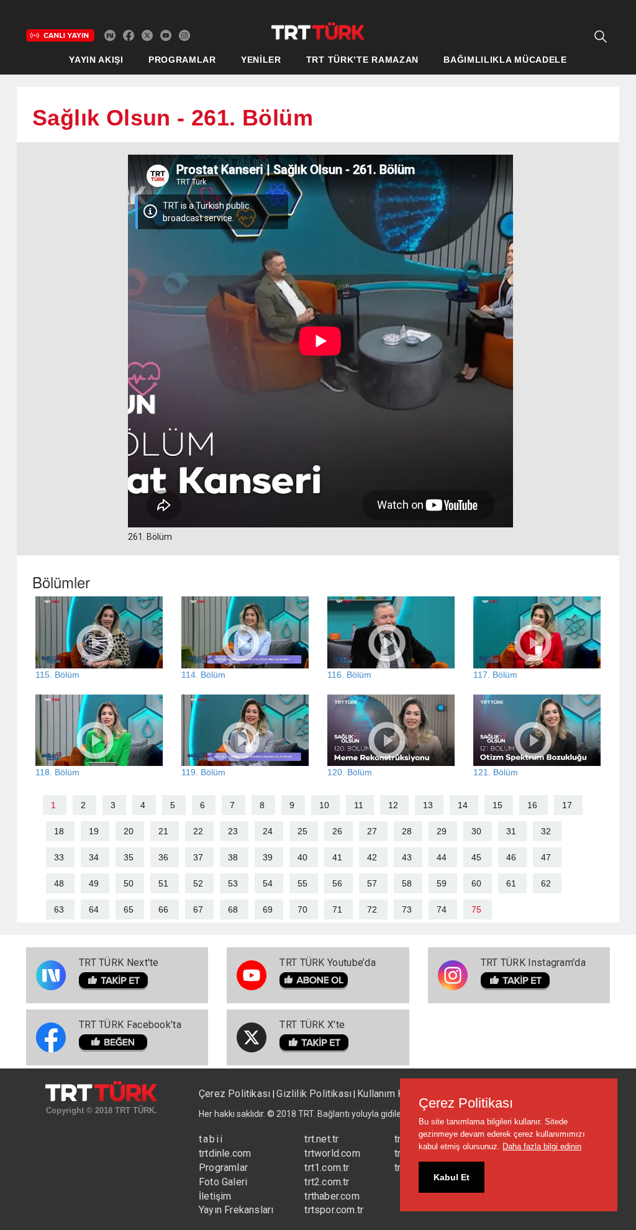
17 (567, 805)
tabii (211, 1139)
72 (372, 909)
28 (407, 831)
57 (372, 883)
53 (233, 883)
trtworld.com (332, 1153)
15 (497, 805)
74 (442, 909)
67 (198, 909)
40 (302, 857)
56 (337, 883)
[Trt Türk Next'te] (110, 35)
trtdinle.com (225, 1153)
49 (94, 883)
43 (407, 857)
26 (337, 831)
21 (163, 831)
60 (476, 883)
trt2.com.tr (326, 1182)
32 (546, 831)
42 (372, 857)
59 (442, 883)
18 (59, 831)
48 (59, 883)
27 (372, 831)
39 (268, 857)
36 (163, 857)
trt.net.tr (321, 1139)
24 (268, 831)
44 (442, 857)
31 (511, 831)
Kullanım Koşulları (396, 1094)
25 (302, 831)
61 (511, 883)
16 (532, 805)
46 (511, 857)
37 (198, 857)
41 (337, 857)
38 (233, 857)
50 (129, 883)
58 (407, 883)
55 (302, 883)
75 (476, 909)
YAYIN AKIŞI (96, 60)
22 (198, 831)
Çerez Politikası (236, 1094)
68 (233, 909)
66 (163, 909)
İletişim (215, 1196)
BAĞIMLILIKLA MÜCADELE (505, 60)
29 (442, 831)
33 (59, 857)
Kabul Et (452, 1177)
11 (358, 805)
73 (407, 909)
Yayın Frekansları (236, 1210)
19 (94, 831)
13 (428, 805)
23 (233, 831)
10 (324, 805)
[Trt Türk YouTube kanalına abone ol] (166, 35)
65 (129, 909)
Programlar (223, 1167)
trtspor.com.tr (333, 1210)
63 (59, 909)
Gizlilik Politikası (314, 1094)
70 (302, 909)
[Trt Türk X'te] (147, 35)
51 (163, 883)
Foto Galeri (223, 1182)
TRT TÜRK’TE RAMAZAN (362, 60)
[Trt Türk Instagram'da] (184, 35)
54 (268, 883)
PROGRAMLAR (182, 60)
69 (268, 909)
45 (476, 857)
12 (393, 805)
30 (476, 831)
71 (337, 909)
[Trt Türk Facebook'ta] (128, 35)
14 (463, 805)
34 (94, 857)
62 (546, 883)
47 (546, 857)
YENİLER (261, 60)
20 (129, 831)
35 (129, 857)
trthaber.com (331, 1196)
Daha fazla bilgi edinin (541, 1146)
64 (94, 909)
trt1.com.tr (326, 1167)
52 (198, 883)
